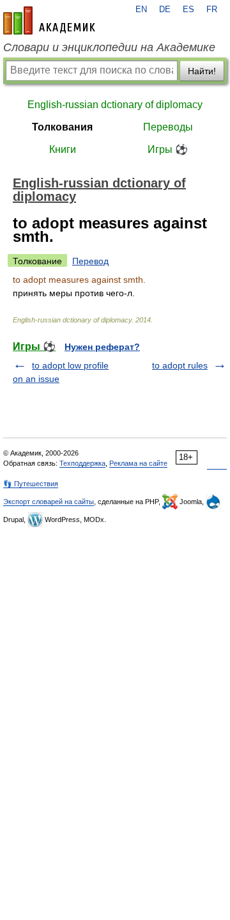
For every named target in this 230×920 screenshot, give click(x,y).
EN (141, 9)
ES (188, 9)
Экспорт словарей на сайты (48, 501)
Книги (62, 149)
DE (165, 9)
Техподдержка (82, 463)
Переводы (168, 127)
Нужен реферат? (102, 347)
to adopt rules (180, 365)
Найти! (202, 71)
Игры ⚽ (168, 149)
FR (211, 9)
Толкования (62, 127)
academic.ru (49, 20)
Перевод (90, 261)
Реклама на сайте (138, 463)
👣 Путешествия (30, 484)
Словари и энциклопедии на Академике (109, 47)
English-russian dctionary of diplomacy (115, 104)
